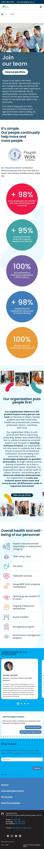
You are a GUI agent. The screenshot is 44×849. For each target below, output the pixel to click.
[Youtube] (16, 836)
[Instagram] (12, 836)
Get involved (6, 797)
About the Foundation (10, 803)
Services (5, 785)
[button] (41, 7)
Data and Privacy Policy (17, 774)
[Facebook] (8, 836)
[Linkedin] (20, 836)
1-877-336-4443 (19, 822)
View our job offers (22, 495)
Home (2, 14)
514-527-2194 (16, 820)
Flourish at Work (13, 168)
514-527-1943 (20, 824)
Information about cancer (12, 791)
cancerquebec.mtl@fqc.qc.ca (21, 828)
